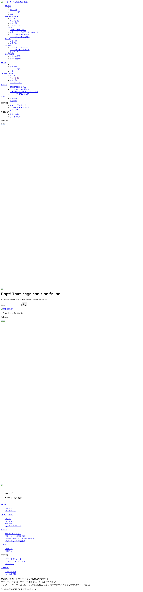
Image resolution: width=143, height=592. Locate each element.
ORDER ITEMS (11, 16)
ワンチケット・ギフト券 (19, 50)
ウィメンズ (14, 21)
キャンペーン (10, 511)
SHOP (8, 39)
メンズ (12, 18)
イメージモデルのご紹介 (19, 37)
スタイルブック (16, 26)
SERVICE (9, 45)
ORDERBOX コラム (18, 30)
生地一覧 (13, 23)
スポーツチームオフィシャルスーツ (24, 32)
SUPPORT (9, 54)
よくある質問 (15, 56)
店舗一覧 (13, 41)
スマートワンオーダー (19, 47)
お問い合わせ (15, 59)
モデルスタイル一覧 (13, 526)
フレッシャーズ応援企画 (19, 34)
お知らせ (13, 10)
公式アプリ (14, 52)
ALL (11, 8)
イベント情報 (15, 12)
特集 (11, 14)
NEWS (8, 6)
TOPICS (8, 28)
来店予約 (13, 43)
